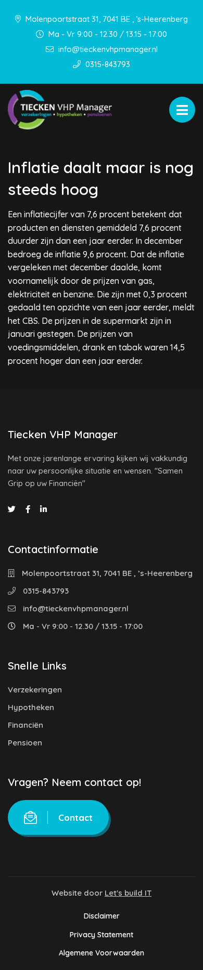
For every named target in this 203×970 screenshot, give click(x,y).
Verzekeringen (35, 689)
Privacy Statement (101, 934)
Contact (75, 817)
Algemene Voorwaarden (101, 953)
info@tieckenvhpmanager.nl (107, 49)
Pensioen (25, 743)
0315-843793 (106, 64)
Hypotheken (31, 707)
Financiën (25, 725)
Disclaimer (102, 916)
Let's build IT (128, 893)
